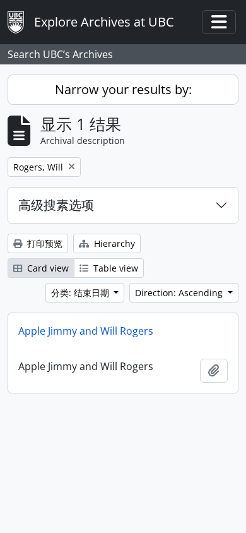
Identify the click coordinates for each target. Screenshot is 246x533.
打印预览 (43, 243)
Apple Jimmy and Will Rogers (85, 331)
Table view (114, 268)
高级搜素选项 (56, 204)
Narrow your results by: (123, 89)
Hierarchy (113, 243)
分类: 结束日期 (81, 293)
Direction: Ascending (180, 293)
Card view (47, 268)
